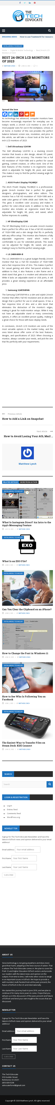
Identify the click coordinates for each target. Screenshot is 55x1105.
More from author (28, 482)
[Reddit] (26, 114)
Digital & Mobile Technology (12, 46)
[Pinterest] (21, 114)
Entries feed (12, 809)
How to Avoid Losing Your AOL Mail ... (28, 436)
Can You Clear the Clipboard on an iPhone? (27, 609)
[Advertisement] (27, 373)
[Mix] (32, 114)
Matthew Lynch (9, 66)
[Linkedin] (15, 114)
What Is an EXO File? (14, 561)
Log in (9, 805)
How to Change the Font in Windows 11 (25, 653)
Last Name (6, 867)
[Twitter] (10, 114)
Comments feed (14, 813)
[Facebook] (4, 114)
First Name (6, 858)
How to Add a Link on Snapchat (23, 418)
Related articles (10, 482)
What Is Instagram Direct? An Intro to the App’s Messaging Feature (26, 524)
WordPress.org (13, 817)
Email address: (8, 849)
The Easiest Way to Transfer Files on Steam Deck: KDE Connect (23, 744)
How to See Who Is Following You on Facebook (24, 698)
